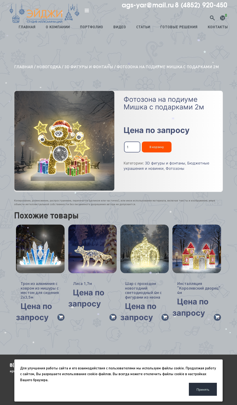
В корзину (157, 147)
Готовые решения (179, 27)
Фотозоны (175, 168)
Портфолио (91, 27)
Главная (27, 27)
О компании (58, 27)
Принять (202, 389)
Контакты (218, 27)
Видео (119, 27)
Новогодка (49, 66)
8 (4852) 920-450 (201, 5)
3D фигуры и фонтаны (88, 66)
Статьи (143, 27)
